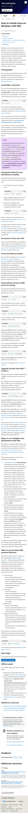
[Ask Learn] (23, 19)
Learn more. (23, 485)
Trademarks (4, 811)
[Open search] (21, 15)
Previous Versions (13, 804)
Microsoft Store (5, 450)
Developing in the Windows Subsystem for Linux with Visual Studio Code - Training (13, 772)
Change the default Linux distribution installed (13, 40)
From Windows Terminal (10, 462)
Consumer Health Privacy (7, 809)
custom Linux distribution (17, 232)
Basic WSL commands (8, 660)
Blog (20, 804)
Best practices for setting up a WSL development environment (13, 248)
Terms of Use (19, 809)
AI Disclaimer (4, 804)
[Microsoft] (14, 16)
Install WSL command (7, 38)
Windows (8, 19)
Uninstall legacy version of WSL (16, 163)
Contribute (3, 807)
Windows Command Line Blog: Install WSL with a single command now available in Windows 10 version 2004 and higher (15, 708)
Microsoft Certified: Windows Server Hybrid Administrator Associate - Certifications (12, 782)
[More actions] (25, 19)
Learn (2, 19)
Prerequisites (5, 36)
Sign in (25, 15)
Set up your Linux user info (8, 42)
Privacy (9, 807)
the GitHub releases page (19, 675)
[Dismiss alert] (26, 2)
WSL (13, 19)
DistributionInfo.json (9, 697)
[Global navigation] (1, 15)
